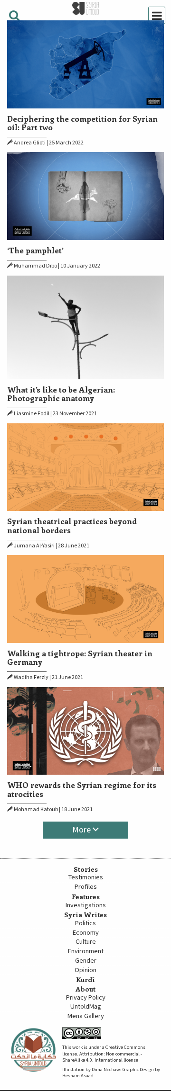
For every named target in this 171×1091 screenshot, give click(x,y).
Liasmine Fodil (31, 413)
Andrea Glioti (30, 142)
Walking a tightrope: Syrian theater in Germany (79, 657)
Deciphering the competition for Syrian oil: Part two (82, 122)
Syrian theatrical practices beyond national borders (72, 525)
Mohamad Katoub (36, 809)
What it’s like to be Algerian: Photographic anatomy (61, 393)
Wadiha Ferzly (31, 677)
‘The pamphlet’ (35, 250)
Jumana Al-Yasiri (34, 545)
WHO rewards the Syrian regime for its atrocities (81, 788)
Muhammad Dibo (35, 265)
